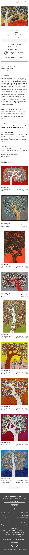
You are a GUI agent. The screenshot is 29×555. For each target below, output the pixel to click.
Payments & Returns (22, 519)
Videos (3, 523)
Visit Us (26, 525)
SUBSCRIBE (14, 505)
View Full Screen (15, 30)
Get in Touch (24, 523)
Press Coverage (5, 521)
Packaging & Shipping (22, 517)
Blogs (2, 525)
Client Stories (4, 519)
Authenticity (25, 515)
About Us (3, 515)
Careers (26, 521)
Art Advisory (4, 517)
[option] (14, 16)
